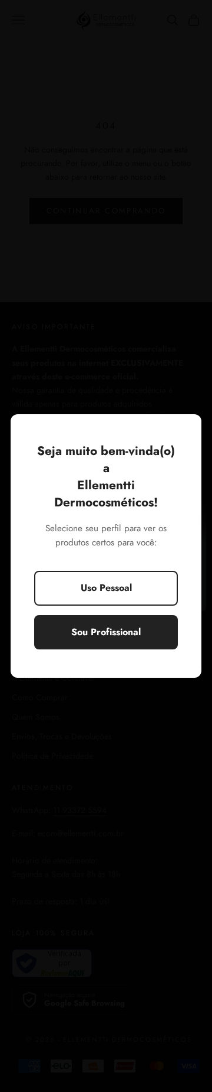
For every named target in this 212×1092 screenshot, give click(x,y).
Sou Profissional (106, 632)
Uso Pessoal (106, 587)
